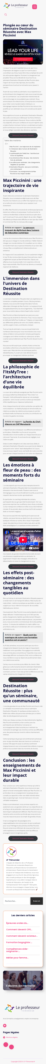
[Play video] (5, 1044)
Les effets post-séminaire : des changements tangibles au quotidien (25, 164)
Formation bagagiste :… (19, 942)
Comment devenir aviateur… (22, 935)
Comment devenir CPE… (19, 929)
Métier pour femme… (17, 957)
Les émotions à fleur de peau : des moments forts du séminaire (24, 159)
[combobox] (16, 901)
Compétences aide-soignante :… (17, 950)
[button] (5, 14)
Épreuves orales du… (17, 923)
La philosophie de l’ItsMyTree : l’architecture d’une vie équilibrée (24, 154)
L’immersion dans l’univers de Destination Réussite (23, 150)
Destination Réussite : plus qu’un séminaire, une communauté (24, 168)
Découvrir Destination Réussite (23, 135)
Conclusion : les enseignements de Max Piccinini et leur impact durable (23, 173)
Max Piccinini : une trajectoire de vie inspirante (25, 147)
